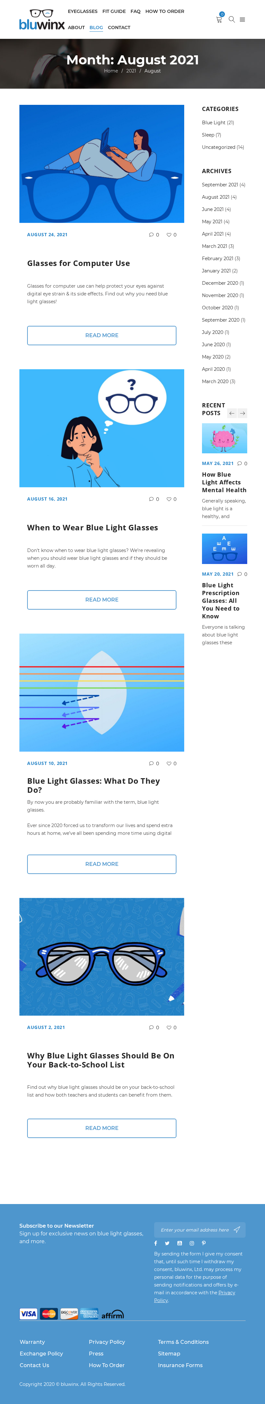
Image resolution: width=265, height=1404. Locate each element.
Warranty (32, 1342)
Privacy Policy (107, 1342)
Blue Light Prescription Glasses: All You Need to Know (221, 600)
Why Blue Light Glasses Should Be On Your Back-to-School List (101, 1060)
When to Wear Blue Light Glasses (92, 527)
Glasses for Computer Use (78, 263)
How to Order (107, 1365)
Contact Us (34, 1365)
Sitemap (169, 1354)
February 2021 (217, 258)
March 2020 (215, 381)
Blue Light (214, 123)
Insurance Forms (180, 1365)
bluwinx (69, 1384)
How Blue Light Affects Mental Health (224, 482)
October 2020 (217, 308)
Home (111, 71)
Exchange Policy (41, 1354)
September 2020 (220, 320)
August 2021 (215, 197)
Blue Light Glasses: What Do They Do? (93, 785)
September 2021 (220, 185)
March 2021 (214, 246)
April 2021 (213, 234)
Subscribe (237, 1230)
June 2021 (213, 209)
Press (96, 1354)
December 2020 (220, 283)
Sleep (208, 135)
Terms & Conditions (183, 1342)
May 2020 (213, 357)
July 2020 (212, 332)
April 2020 (213, 369)
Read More (102, 335)
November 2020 (220, 295)
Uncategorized (218, 147)
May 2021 (212, 222)
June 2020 (213, 345)
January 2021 (216, 271)
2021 (131, 71)
